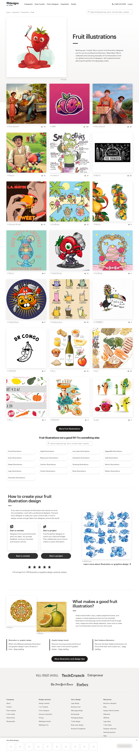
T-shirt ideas (107, 725)
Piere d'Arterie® (14, 126)
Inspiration (65, 4)
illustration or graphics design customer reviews (48, 572)
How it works (40, 4)
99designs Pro (43, 725)
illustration (99, 61)
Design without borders (111, 710)
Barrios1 (11, 273)
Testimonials (10, 718)
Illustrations (25, 12)
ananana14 (55, 175)
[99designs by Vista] (12, 4)
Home (8, 12)
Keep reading (19, 649)
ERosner (40, 633)
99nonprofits (10, 721)
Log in (130, 4)
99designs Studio (45, 721)
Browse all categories (78, 728)
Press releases (11, 710)
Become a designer (109, 703)
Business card (75, 707)
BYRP (54, 126)
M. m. (54, 371)
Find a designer (53, 4)
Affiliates (106, 718)
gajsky (97, 420)
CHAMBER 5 (99, 322)
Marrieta (11, 175)
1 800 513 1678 (120, 4)
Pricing (41, 718)
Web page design (77, 710)
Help (105, 736)
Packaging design (77, 718)
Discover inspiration (45, 714)
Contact (9, 707)
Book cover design (77, 725)
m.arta (64, 79)
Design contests (44, 703)
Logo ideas (107, 721)
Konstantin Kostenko (15, 224)
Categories (28, 4)
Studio (73, 4)
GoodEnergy (55, 224)
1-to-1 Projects (43, 707)
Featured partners (109, 732)
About (8, 703)
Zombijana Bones (57, 322)
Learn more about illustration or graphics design (106, 564)
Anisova (10, 627)
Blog (104, 707)
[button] (136, 740)
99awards (106, 714)
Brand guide (75, 714)
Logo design (75, 703)
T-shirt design (75, 721)
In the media (10, 714)
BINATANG (55, 420)
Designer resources (109, 728)
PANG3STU (12, 371)
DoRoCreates (88, 561)
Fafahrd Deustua (57, 273)
